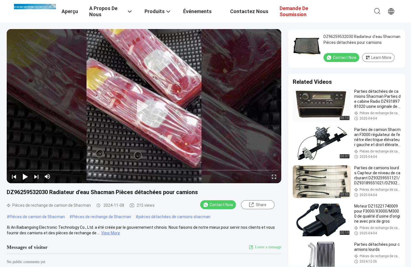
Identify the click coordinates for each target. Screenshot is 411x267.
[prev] (14, 176)
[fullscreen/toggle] (274, 176)
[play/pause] (25, 176)
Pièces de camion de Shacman (37, 216)
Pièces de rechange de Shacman (101, 216)
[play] (144, 106)
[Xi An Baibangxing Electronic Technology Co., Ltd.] (35, 6)
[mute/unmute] (47, 176)
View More (110, 233)
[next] (36, 176)
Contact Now (221, 204)
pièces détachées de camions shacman (174, 216)
